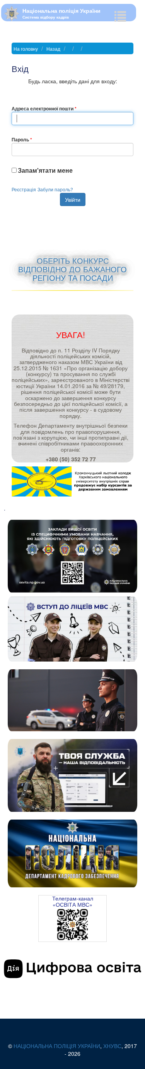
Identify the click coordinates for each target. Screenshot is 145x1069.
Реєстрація (24, 189)
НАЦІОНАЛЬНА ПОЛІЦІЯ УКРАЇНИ (57, 1046)
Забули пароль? (55, 189)
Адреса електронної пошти (42, 108)
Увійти (72, 199)
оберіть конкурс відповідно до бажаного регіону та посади (72, 269)
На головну (26, 48)
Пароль (20, 139)
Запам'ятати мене (45, 170)
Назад (53, 48)
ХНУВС (112, 1046)
